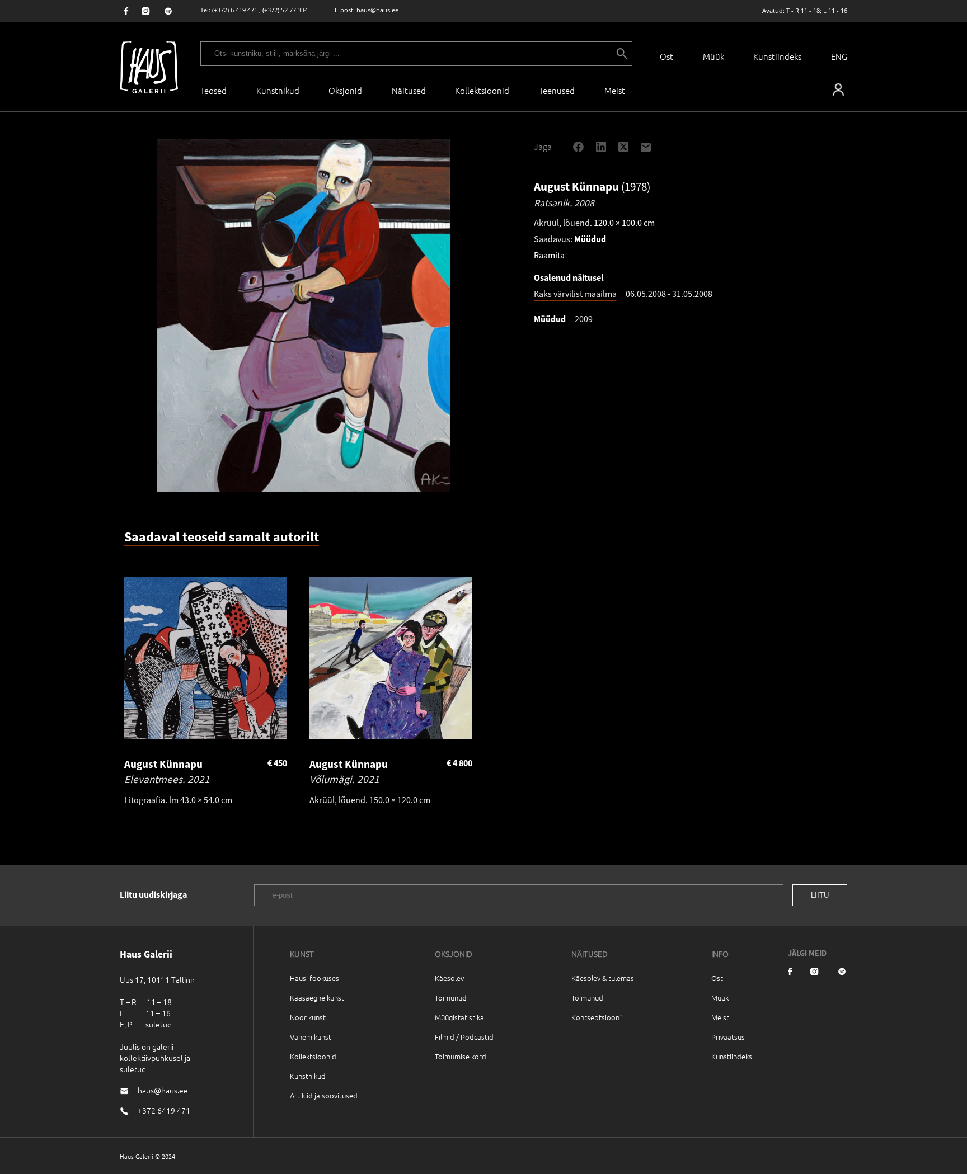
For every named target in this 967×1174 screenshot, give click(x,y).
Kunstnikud (277, 90)
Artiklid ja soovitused (324, 1095)
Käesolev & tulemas (602, 978)
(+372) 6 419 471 (234, 10)
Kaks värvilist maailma (575, 293)
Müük (713, 56)
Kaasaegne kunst (317, 997)
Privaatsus (728, 1036)
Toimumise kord (460, 1056)
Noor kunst (308, 1017)
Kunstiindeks (777, 56)
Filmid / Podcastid (464, 1036)
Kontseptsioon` (596, 1017)
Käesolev (449, 978)
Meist (720, 1017)
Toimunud (451, 997)
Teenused (557, 90)
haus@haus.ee (377, 10)
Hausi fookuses (314, 978)
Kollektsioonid (482, 90)
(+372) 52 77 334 (285, 10)
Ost (666, 56)
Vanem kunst (310, 1036)
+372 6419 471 (164, 1110)
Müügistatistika (459, 1017)
